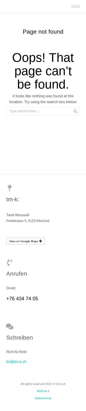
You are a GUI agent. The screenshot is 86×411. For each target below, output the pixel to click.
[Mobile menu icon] (75, 6)
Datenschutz (43, 398)
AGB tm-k (43, 391)
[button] (24, 4)
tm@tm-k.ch (16, 362)
